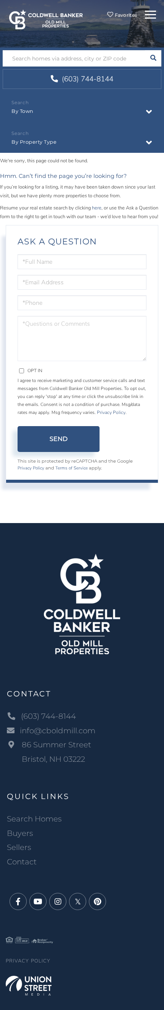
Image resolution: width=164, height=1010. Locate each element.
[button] (153, 58)
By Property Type (33, 142)
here (96, 208)
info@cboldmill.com (57, 730)
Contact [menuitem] (22, 861)
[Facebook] (18, 901)
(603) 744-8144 (86, 79)
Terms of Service (71, 468)
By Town (22, 111)
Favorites (125, 15)
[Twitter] (77, 901)
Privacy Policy (111, 412)
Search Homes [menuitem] (34, 818)
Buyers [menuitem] (20, 833)
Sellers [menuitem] (19, 847)
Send (59, 438)
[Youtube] (38, 901)
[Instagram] (58, 901)
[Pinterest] (97, 901)
